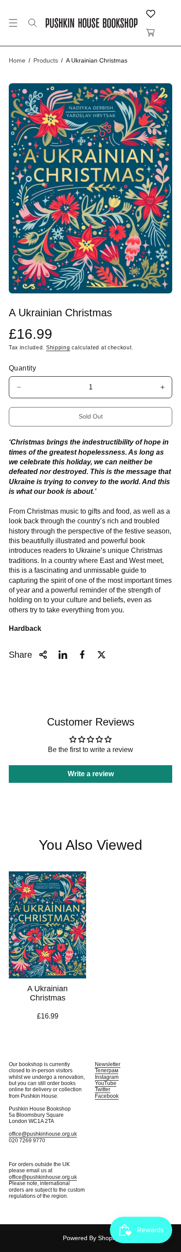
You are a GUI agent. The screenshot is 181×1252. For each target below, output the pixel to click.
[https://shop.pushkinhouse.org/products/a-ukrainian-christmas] (62, 654)
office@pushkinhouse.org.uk (43, 1134)
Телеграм (106, 1070)
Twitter (102, 1089)
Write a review (91, 774)
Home (17, 60)
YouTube (105, 1083)
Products (45, 60)
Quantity (22, 368)
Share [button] (20, 654)
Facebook (107, 1096)
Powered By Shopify (91, 1237)
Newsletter (107, 1064)
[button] (13, 23)
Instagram (107, 1077)
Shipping (58, 347)
